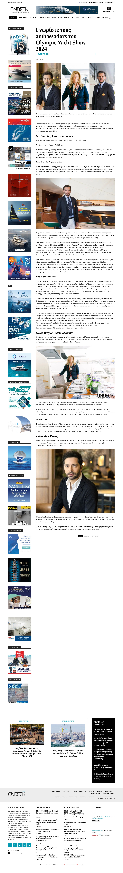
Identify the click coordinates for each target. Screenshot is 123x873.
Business (38, 817)
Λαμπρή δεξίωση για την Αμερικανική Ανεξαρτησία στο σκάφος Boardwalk (46, 848)
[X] (96, 59)
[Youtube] (29, 845)
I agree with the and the (103, 817)
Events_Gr (43, 54)
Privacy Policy (67, 864)
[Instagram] (15, 845)
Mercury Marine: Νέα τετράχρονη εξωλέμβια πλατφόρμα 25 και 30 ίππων (73, 848)
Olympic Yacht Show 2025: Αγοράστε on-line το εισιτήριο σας (103, 731)
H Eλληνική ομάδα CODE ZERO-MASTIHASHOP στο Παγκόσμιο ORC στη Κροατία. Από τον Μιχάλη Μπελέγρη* (74, 814)
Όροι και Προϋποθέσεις (106, 816)
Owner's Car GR (68, 826)
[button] (110, 18)
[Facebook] (92, 59)
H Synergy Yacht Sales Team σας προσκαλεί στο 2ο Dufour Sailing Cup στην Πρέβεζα (68, 753)
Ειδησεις (38, 834)
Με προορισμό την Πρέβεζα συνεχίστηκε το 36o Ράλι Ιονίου (47, 856)
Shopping (66, 843)
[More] (113, 59)
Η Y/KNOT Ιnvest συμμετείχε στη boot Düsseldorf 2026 (74, 856)
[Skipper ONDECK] (19, 10)
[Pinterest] (101, 59)
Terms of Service (76, 864)
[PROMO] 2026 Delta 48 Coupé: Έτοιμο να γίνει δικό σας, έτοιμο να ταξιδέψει (47, 813)
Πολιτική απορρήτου (98, 818)
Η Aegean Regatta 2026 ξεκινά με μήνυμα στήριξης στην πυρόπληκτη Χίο (47, 838)
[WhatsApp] (105, 59)
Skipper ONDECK (97, 830)
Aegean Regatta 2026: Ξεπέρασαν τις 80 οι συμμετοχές (47, 830)
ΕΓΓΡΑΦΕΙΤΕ (95, 821)
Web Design (95, 835)
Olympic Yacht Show (91, 536)
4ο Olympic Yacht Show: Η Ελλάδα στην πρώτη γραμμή (103, 776)
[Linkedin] (109, 59)
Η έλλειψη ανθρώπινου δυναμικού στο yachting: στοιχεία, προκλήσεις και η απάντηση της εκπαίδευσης (103, 754)
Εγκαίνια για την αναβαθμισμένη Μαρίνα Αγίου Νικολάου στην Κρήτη (47, 822)
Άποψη (66, 819)
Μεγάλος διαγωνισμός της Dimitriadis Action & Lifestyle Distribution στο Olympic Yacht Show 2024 (27, 752)
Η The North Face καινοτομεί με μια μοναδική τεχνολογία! (75, 839)
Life (37, 852)
